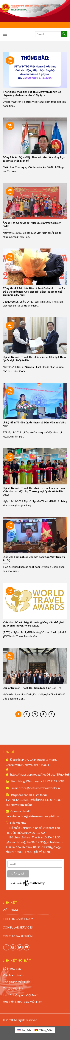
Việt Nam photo (13, 975)
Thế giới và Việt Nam (16, 982)
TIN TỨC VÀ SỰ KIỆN (18, 936)
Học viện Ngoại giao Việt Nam (22, 1001)
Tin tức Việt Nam (14, 988)
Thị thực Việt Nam (18, 918)
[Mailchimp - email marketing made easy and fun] (27, 883)
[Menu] (5, 34)
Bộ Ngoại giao (12, 968)
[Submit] (64, 34)
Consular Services (18, 927)
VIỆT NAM (10, 910)
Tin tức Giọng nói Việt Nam (20, 995)
